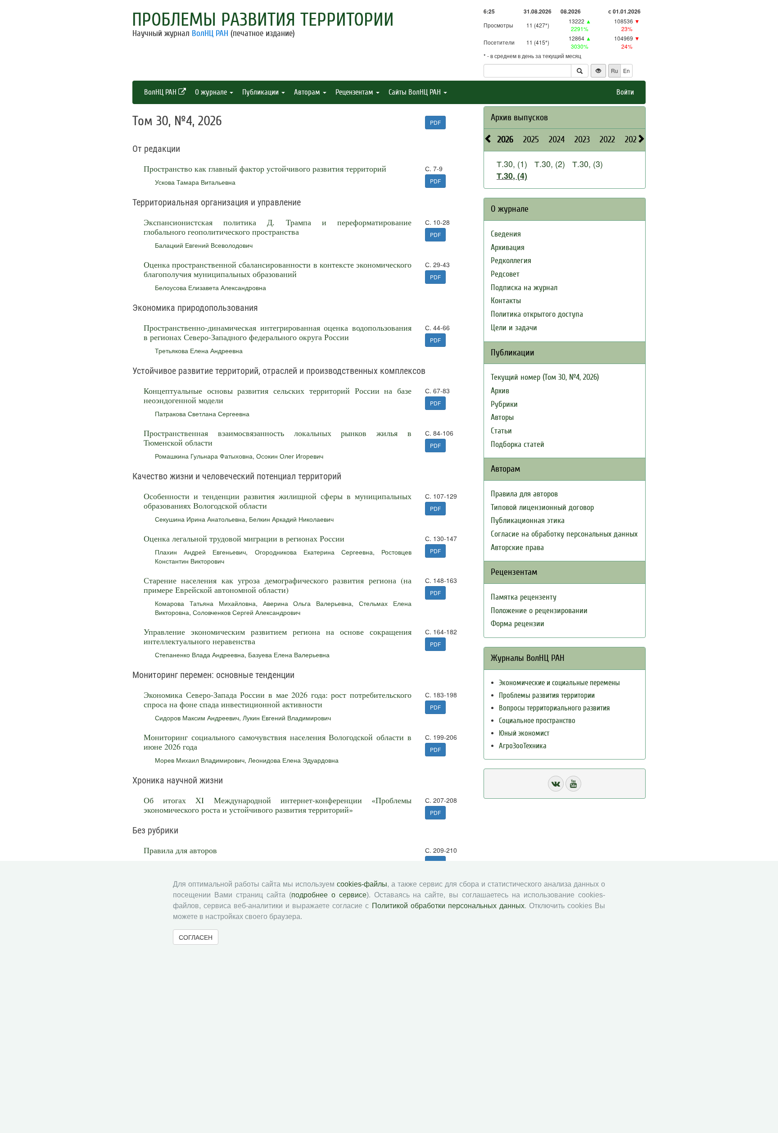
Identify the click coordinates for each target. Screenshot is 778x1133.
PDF (435, 122)
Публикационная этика (528, 520)
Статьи (501, 431)
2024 (557, 139)
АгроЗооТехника (523, 746)
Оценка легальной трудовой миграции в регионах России (244, 538)
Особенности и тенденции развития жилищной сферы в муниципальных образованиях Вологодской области (278, 501)
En (626, 70)
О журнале (212, 92)
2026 (505, 139)
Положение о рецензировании (539, 610)
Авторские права (517, 547)
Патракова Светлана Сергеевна (202, 413)
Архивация (508, 247)
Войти (625, 92)
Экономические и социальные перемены (559, 682)
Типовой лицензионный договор (542, 507)
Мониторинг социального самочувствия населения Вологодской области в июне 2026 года (278, 742)
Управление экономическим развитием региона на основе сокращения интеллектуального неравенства (278, 636)
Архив (500, 391)
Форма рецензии (517, 623)
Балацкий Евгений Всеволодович (204, 245)
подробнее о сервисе (328, 895)
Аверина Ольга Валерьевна (307, 603)
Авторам (308, 92)
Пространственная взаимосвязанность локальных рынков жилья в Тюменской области (278, 438)
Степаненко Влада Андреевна (199, 654)
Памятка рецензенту (523, 597)
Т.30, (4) (512, 176)
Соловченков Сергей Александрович (246, 612)
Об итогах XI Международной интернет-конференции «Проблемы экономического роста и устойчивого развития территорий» (278, 805)
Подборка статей (517, 444)
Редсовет (505, 274)
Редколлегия (511, 260)
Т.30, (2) (549, 163)
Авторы (502, 417)
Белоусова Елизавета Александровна (210, 287)
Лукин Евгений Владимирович (287, 717)
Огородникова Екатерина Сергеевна (314, 551)
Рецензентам (355, 92)
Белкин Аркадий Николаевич (291, 518)
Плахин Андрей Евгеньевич (200, 551)
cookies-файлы (362, 884)
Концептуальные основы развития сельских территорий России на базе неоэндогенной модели (278, 395)
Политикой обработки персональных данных (448, 906)
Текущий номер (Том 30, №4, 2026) (545, 377)
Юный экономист (524, 733)
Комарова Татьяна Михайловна (205, 603)
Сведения (506, 234)
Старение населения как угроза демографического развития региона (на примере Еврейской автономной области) (278, 585)
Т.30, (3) (587, 163)
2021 (632, 139)
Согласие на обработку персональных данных (564, 534)
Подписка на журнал (524, 287)
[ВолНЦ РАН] (556, 784)
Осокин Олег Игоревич (289, 455)
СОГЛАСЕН (196, 937)
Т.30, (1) (512, 163)
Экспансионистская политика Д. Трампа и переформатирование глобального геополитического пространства (278, 227)
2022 (607, 139)
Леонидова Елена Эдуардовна (293, 759)
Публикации (261, 92)
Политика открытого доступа (537, 314)
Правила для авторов (180, 850)
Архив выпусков (519, 117)
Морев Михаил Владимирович (199, 759)
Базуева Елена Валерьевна (289, 654)
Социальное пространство (537, 720)
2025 (531, 139)
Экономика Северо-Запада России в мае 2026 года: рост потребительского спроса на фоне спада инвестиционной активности (278, 699)
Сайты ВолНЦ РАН (416, 92)
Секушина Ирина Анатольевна (200, 518)
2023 (582, 139)
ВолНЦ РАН (210, 33)
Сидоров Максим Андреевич (197, 717)
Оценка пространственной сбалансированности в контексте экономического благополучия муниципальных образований (278, 269)
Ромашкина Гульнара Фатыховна (204, 455)
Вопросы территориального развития (554, 708)
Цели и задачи (514, 327)
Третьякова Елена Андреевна (199, 350)
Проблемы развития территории (263, 20)
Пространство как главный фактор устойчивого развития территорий (265, 168)
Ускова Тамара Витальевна (195, 182)
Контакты (506, 300)
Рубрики (504, 404)
